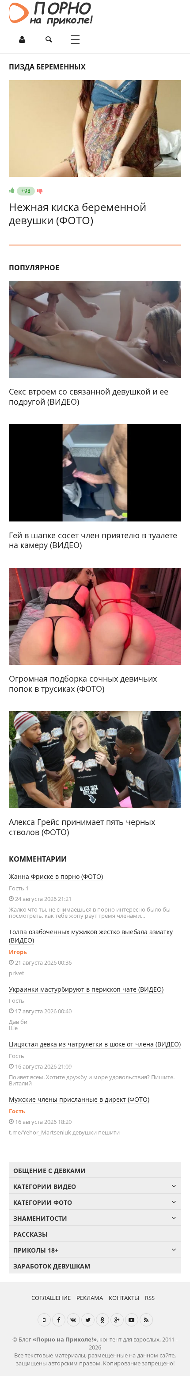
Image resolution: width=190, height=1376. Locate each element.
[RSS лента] (146, 1319)
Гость (17, 1111)
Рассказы (30, 1234)
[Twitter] (88, 1319)
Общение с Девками (49, 1170)
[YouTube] (131, 1319)
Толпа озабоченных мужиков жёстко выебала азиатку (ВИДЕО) (91, 936)
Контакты (124, 1298)
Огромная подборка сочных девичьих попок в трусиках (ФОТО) (83, 683)
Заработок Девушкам (51, 1266)
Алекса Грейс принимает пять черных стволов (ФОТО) (82, 826)
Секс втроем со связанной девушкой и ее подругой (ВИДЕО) (88, 396)
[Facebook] (58, 1319)
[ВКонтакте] (73, 1319)
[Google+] (117, 1319)
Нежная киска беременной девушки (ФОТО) (77, 213)
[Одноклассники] (102, 1319)
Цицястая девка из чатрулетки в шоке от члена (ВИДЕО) (95, 1044)
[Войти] (22, 40)
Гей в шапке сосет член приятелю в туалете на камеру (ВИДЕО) (93, 540)
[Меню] (75, 40)
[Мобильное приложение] (44, 1319)
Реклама (89, 1298)
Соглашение (51, 1298)
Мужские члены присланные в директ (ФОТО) (79, 1099)
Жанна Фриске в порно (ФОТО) (56, 876)
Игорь (18, 952)
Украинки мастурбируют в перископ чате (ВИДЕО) (86, 989)
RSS (150, 1298)
